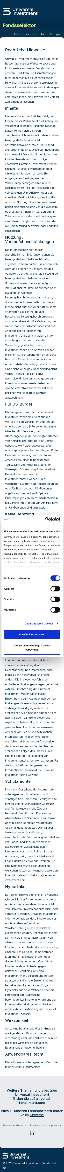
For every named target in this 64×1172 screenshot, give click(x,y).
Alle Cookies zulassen (32, 634)
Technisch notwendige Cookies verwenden (32, 647)
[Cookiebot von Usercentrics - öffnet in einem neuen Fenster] (45, 519)
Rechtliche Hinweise (14, 1125)
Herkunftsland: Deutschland (30, 34)
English (57, 34)
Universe (37, 1115)
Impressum (55, 1125)
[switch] (55, 588)
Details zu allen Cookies (39, 623)
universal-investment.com (35, 1101)
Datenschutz (37, 1125)
